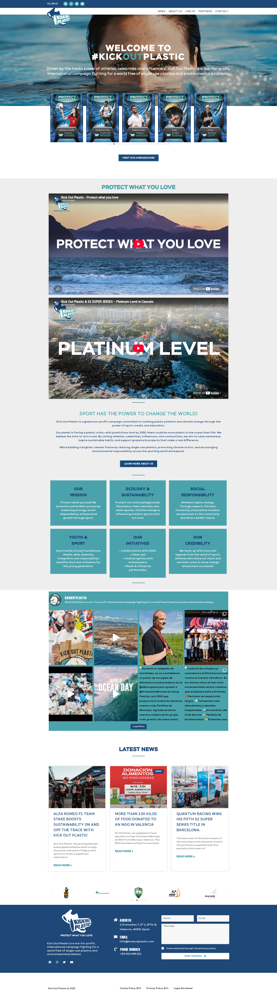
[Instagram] (71, 4)
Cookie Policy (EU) (130, 988)
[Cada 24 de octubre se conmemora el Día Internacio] (206, 694)
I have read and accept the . (191, 948)
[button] (50, 117)
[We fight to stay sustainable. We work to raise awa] (116, 637)
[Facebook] (65, 4)
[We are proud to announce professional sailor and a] (70, 637)
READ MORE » (63, 865)
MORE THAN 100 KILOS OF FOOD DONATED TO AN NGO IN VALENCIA (136, 819)
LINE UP (190, 11)
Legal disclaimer (183, 988)
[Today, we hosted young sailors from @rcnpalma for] (206, 637)
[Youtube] (82, 4)
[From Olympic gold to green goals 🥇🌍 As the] (161, 637)
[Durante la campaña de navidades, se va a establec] (161, 694)
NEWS (161, 11)
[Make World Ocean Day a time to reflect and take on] (116, 694)
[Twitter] (77, 4)
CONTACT (221, 11)
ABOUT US (175, 11)
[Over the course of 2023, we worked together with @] (70, 694)
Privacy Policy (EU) (157, 988)
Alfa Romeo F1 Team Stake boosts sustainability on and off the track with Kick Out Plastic (76, 824)
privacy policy (207, 948)
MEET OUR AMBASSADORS (139, 158)
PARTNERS (205, 11)
